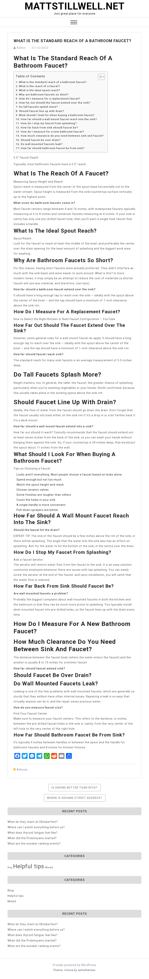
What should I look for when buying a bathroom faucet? (57, 115)
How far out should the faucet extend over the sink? (55, 102)
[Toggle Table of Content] (99, 76)
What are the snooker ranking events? (34, 843)
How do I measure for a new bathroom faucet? (52, 131)
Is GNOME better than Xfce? (74, 787)
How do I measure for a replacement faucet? (49, 98)
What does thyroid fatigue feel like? (33, 832)
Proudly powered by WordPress (74, 965)
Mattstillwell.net (75, 6)
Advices (22, 769)
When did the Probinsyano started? (32, 838)
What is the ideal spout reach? (39, 90)
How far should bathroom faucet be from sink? (53, 148)
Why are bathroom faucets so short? (44, 94)
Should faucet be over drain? (41, 140)
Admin (21, 47)
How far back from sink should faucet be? (49, 127)
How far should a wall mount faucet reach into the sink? (59, 119)
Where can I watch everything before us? (36, 827)
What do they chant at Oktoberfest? (33, 821)
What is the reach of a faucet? (39, 86)
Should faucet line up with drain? (41, 111)
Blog (10, 867)
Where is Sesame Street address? (74, 797)
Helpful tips (28, 866)
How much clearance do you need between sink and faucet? (62, 135)
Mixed (49, 867)
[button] (73, 22)
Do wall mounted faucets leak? (42, 144)
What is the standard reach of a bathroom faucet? (53, 82)
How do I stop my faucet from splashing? (49, 123)
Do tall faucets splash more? (38, 106)
